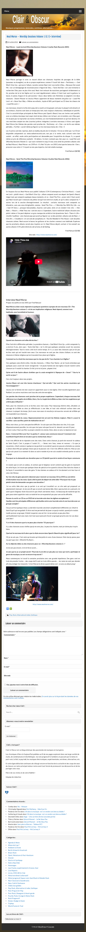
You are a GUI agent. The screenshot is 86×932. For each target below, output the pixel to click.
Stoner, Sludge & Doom (16, 901)
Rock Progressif (14, 898)
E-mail (7, 667)
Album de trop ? (13, 845)
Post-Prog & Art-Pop (15, 891)
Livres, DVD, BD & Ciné (16, 873)
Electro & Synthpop (15, 860)
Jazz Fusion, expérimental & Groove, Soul (23, 868)
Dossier (11, 858)
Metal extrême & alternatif (18, 876)
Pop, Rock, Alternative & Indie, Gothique (23, 615)
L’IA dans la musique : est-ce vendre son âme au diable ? (44, 812)
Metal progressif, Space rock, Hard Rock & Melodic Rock (28, 878)
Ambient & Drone (14, 848)
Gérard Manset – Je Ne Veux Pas (35, 819)
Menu (6, 11)
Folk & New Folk (14, 863)
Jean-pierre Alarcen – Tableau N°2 (29, 824)
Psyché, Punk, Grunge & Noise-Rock (21, 896)
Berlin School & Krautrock (17, 850)
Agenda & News (14, 843)
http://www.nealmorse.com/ (46, 235)
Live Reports (12, 870)
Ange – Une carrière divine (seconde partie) (39, 817)
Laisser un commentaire (30, 42)
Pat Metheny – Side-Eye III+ (36, 809)
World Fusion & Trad (15, 906)
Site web (7, 675)
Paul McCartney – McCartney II (36, 827)
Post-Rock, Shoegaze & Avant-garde (21, 893)
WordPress (42, 927)
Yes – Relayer (22, 807)
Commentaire (9, 635)
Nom (6, 658)
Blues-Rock (12, 853)
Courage (51, 927)
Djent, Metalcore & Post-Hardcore (20, 855)
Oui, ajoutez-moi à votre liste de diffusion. (22, 685)
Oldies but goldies (14, 886)
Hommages (12, 865)
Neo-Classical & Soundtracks (18, 881)
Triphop (11, 903)
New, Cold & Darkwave (16, 883)
